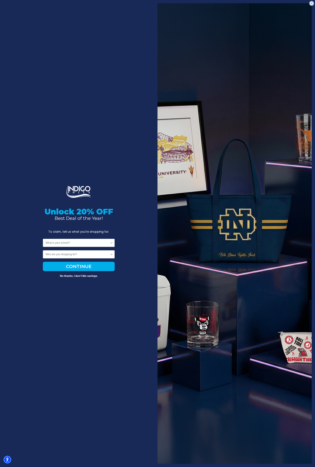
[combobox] (78, 243)
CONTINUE (79, 266)
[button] (7, 460)
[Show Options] (111, 243)
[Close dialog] (312, 3)
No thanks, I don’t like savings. (79, 276)
